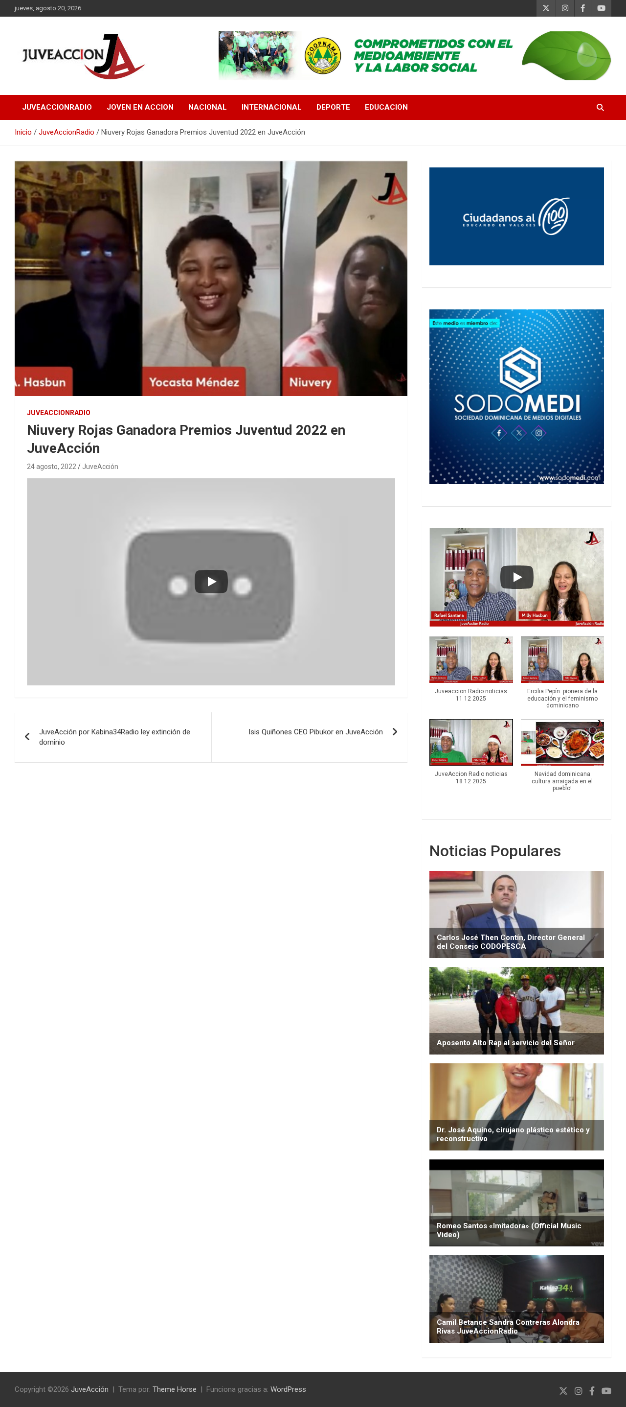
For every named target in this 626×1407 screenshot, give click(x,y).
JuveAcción (100, 466)
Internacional (272, 107)
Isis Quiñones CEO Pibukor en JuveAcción (315, 731)
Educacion (386, 107)
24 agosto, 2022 (51, 466)
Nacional (207, 107)
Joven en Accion (140, 107)
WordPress (288, 1389)
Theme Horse (175, 1389)
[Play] (211, 581)
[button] (470, 674)
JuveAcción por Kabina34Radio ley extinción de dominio (114, 737)
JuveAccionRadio (57, 107)
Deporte (333, 107)
